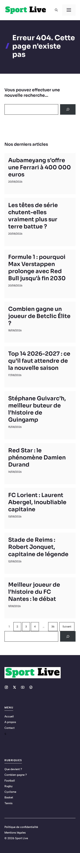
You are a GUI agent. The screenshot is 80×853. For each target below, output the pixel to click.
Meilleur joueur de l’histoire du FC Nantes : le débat (34, 592)
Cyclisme (10, 792)
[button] (56, 10)
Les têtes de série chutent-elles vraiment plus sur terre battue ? (33, 216)
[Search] (68, 109)
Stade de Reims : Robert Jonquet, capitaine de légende (38, 547)
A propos (10, 722)
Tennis (8, 803)
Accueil (9, 716)
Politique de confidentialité (21, 827)
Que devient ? (13, 769)
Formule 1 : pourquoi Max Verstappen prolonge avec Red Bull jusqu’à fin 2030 (37, 267)
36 (52, 626)
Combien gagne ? (15, 774)
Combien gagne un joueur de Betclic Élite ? (39, 316)
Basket (8, 797)
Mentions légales (15, 832)
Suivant (67, 626)
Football (9, 780)
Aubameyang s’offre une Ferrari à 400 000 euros (39, 167)
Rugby (8, 786)
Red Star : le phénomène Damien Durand (37, 457)
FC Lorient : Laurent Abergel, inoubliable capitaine (37, 502)
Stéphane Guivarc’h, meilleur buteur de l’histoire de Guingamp (37, 409)
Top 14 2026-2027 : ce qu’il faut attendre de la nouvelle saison (39, 361)
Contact (9, 728)
